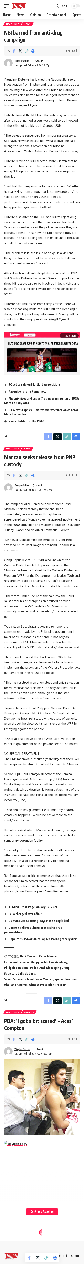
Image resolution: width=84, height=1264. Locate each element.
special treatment (67, 979)
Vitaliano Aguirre (15, 984)
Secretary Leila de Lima (19, 973)
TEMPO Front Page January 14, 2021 (32, 907)
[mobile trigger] (7, 6)
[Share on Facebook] (14, 51)
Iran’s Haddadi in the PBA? (26, 421)
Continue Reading (42, 1211)
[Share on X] (20, 51)
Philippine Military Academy (48, 962)
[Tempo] (19, 6)
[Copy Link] (26, 51)
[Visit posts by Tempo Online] (8, 63)
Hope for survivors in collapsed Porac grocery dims (42, 939)
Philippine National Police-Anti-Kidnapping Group (37, 968)
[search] (57, 6)
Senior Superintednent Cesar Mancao (28, 979)
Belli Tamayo (28, 956)
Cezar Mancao (48, 956)
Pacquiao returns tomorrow (27, 391)
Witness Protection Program (47, 984)
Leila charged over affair (25, 914)
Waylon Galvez (22, 1049)
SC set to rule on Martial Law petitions (34, 384)
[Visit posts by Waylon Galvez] (8, 1051)
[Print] (33, 51)
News (27, 24)
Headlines (12, 24)
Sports (29, 1012)
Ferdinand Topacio (16, 962)
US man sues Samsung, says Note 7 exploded (38, 921)
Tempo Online (21, 60)
